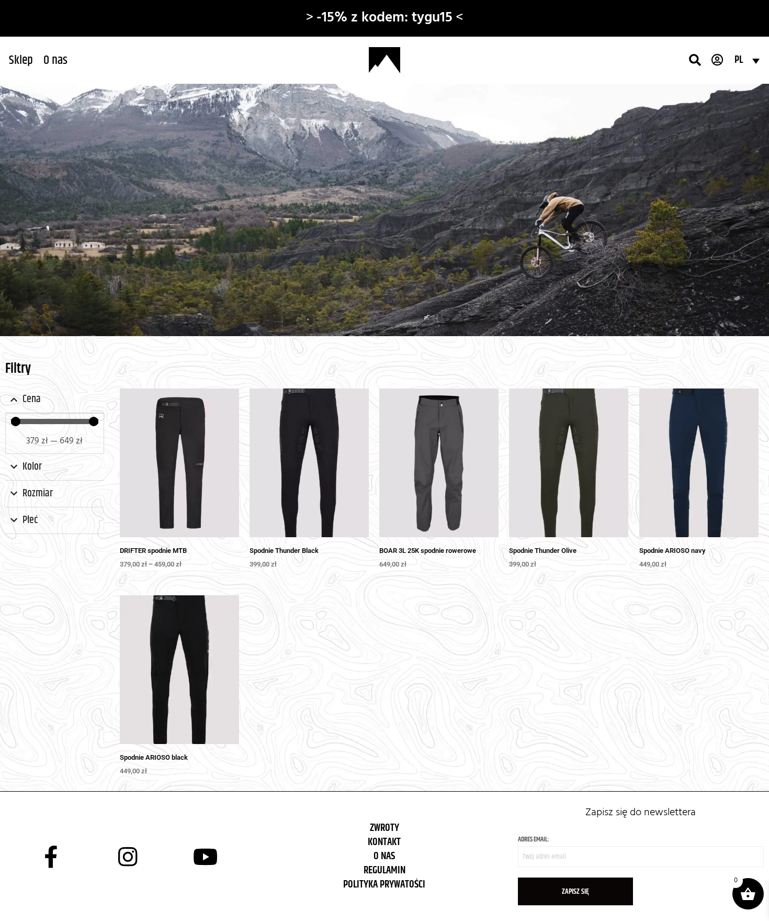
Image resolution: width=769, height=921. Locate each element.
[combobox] (712, 366)
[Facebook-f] (51, 853)
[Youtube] (206, 853)
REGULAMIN (384, 867)
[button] (21, 60)
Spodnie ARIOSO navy (672, 547)
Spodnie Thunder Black (284, 547)
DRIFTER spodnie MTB (153, 547)
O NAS (384, 853)
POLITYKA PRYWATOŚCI (384, 881)
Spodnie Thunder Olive (542, 547)
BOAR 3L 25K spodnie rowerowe (427, 547)
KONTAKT (384, 838)
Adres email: (533, 835)
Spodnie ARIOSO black (154, 753)
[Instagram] (128, 853)
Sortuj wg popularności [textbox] (713, 369)
